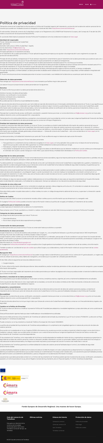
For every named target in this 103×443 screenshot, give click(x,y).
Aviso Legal (74, 37)
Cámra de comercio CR (59, 424)
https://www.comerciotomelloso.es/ (63, 28)
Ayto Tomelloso (57, 427)
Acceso (94, 4)
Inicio (81, 4)
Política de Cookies (81, 150)
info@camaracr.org (19, 48)
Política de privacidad (81, 421)
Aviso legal (79, 424)
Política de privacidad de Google (20, 244)
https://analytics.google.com (22, 242)
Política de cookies (81, 427)
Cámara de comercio (58, 421)
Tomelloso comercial (58, 430)
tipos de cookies (28, 247)
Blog (87, 4)
